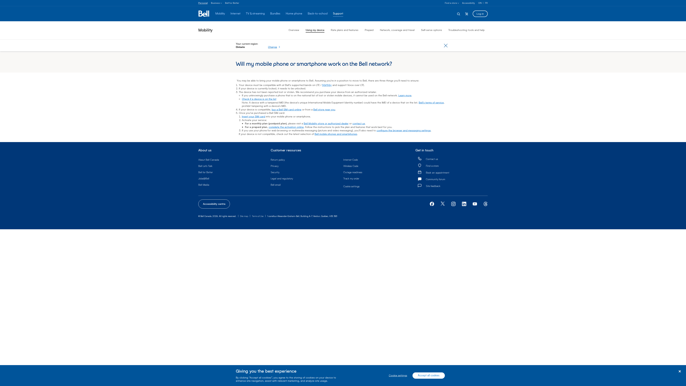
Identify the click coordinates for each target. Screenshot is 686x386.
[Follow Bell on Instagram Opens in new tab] (453, 204)
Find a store (451, 3)
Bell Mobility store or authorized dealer (326, 123)
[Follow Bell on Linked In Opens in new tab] (464, 203)
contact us (358, 123)
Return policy (278, 159)
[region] (343, 375)
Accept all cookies (428, 375)
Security (275, 172)
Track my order (351, 178)
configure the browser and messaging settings (404, 130)
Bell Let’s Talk (205, 165)
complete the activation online (286, 126)
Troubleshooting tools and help (466, 29)
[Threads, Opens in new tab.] (485, 203)
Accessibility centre (214, 203)
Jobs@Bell (203, 178)
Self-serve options (431, 29)
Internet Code (350, 159)
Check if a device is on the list (259, 98)
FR (486, 3)
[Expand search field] (458, 13)
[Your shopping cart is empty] (466, 13)
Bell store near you (324, 109)
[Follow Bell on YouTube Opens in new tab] (475, 203)
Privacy (275, 165)
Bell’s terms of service (431, 102)
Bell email (276, 184)
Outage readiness (352, 172)
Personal (203, 3)
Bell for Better (232, 3)
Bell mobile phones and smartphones (336, 133)
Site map (244, 216)
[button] (274, 47)
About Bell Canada (208, 159)
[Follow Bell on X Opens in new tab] (443, 204)
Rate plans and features (344, 29)
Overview (294, 29)
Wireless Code (350, 165)
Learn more (404, 95)
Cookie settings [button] (351, 186)
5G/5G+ (327, 84)
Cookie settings (398, 375)
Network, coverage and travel (397, 29)
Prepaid (369, 29)
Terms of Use (258, 216)
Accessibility (468, 3)
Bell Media (203, 184)
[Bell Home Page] (204, 13)
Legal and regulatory (282, 178)
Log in (480, 13)
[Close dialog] (680, 371)
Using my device (315, 29)
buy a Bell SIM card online (286, 109)
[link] (419, 159)
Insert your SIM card (253, 116)
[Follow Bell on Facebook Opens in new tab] (432, 203)
